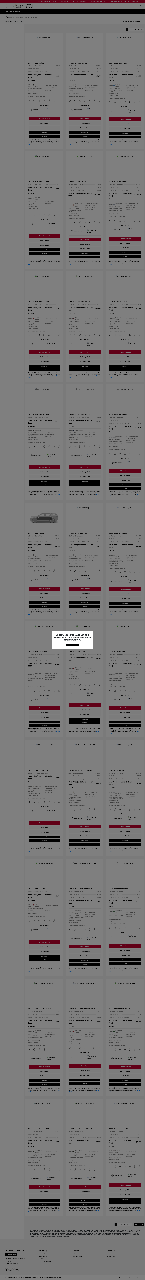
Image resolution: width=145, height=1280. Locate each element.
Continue (72, 645)
